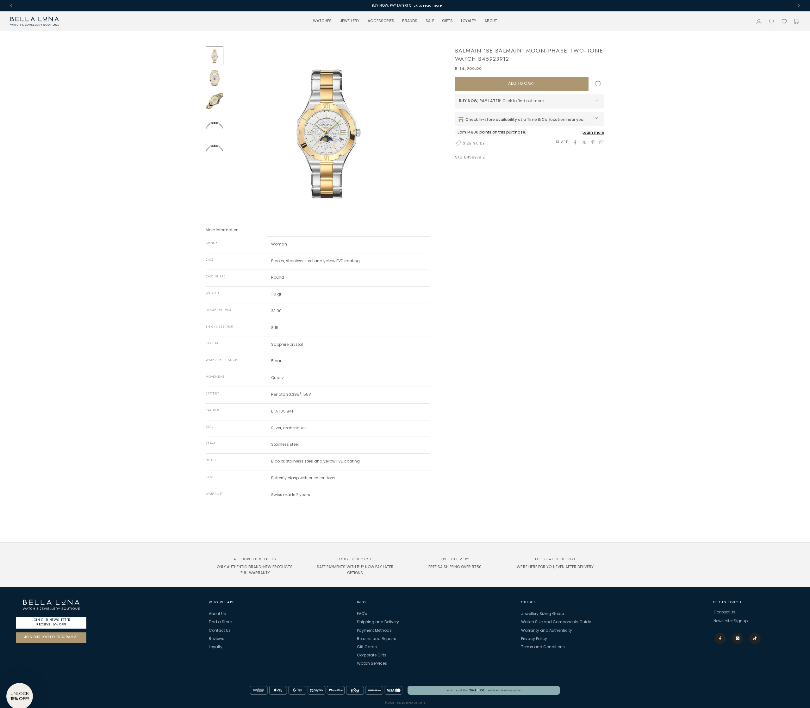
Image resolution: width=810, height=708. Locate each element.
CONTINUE (405, 396)
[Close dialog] (447, 299)
